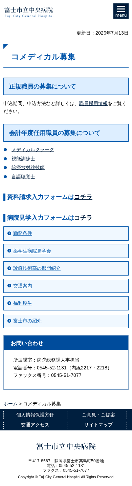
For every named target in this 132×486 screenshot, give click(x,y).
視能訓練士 (23, 158)
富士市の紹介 (27, 320)
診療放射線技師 (28, 167)
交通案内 (22, 285)
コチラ (83, 197)
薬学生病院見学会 (32, 251)
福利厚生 (22, 303)
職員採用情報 (93, 103)
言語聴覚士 (23, 176)
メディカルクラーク (33, 149)
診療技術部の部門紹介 (37, 268)
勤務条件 (22, 233)
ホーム (10, 403)
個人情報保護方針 (35, 415)
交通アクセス (35, 424)
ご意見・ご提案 (98, 415)
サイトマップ (98, 424)
